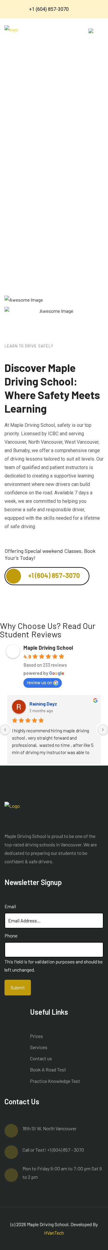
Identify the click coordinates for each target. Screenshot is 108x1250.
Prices (36, 1036)
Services (38, 1047)
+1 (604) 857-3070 (53, 575)
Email (10, 906)
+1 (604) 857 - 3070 (65, 1150)
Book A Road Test (48, 1069)
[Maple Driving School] (11, 35)
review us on (39, 682)
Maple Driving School (48, 647)
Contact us (41, 1058)
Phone (10, 935)
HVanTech (54, 1233)
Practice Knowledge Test (55, 1081)
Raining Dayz (43, 703)
